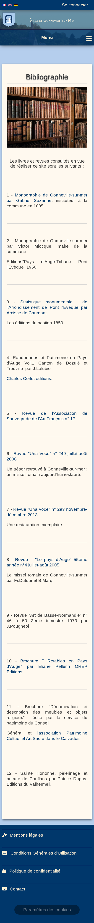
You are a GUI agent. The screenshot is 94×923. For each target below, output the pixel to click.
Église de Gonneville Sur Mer (51, 20)
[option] (47, 117)
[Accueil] (12, 20)
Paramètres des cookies (47, 909)
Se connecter (75, 5)
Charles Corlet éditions (29, 378)
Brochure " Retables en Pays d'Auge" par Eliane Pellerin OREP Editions (47, 666)
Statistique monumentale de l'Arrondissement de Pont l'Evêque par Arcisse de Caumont (47, 307)
